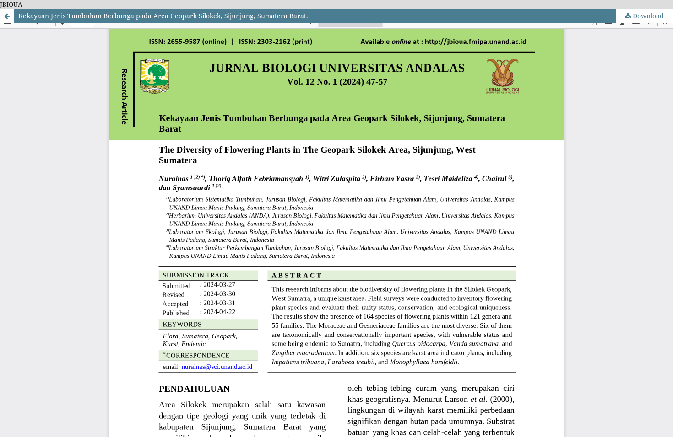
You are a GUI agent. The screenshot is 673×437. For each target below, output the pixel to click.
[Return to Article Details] (7, 16)
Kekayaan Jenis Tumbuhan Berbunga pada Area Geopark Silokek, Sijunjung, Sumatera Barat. (163, 15)
